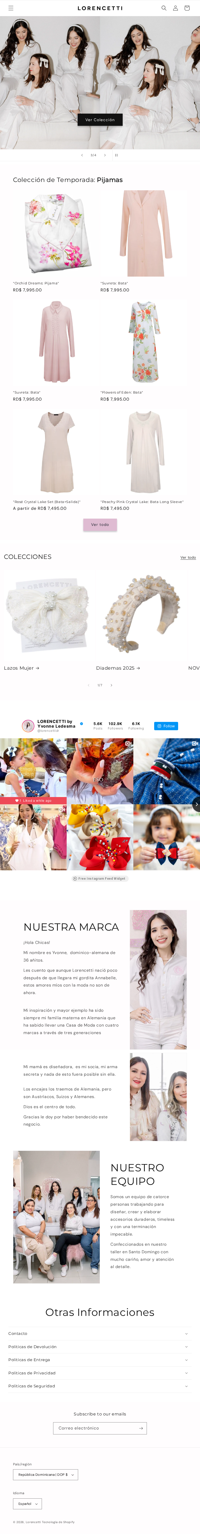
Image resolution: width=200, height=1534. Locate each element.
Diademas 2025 (115, 668)
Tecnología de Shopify (58, 1522)
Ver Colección (100, 119)
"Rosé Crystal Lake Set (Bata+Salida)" (46, 502)
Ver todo (100, 524)
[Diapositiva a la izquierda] (88, 685)
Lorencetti (33, 1522)
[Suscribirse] (141, 1428)
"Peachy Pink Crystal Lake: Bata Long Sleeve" (142, 502)
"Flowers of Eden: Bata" (122, 392)
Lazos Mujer (19, 668)
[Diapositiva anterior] (82, 155)
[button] (11, 8)
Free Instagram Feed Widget (102, 878)
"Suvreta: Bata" (114, 283)
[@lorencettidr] (28, 726)
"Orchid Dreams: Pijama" (36, 283)
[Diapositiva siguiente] (105, 155)
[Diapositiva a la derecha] (111, 685)
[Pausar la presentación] (118, 155)
